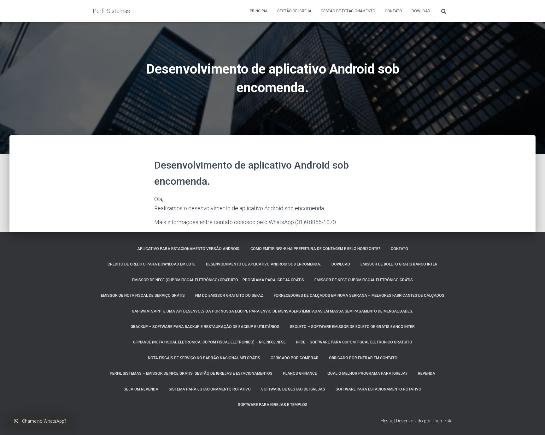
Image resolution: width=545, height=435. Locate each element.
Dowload (421, 11)
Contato (393, 11)
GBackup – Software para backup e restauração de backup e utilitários (205, 327)
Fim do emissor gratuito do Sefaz (229, 295)
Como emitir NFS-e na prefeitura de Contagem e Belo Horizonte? (315, 249)
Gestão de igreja (294, 11)
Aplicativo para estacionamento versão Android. (188, 249)
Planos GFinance (300, 373)
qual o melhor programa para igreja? (367, 373)
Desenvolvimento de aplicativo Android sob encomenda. (263, 264)
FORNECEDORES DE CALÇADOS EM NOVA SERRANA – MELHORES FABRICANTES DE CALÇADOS (359, 295)
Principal (259, 11)
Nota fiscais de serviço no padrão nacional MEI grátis (204, 358)
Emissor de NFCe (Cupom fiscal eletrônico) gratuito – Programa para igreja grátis (218, 280)
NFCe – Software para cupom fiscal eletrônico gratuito (354, 342)
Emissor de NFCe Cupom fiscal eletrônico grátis (363, 280)
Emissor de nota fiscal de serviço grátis (143, 295)
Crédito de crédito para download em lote (152, 264)
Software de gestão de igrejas (293, 389)
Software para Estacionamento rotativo (378, 389)
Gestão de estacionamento (348, 11)
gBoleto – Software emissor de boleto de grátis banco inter (352, 327)
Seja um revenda (141, 389)
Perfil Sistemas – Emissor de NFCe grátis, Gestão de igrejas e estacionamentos (191, 373)
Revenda (426, 373)
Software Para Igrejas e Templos (273, 404)
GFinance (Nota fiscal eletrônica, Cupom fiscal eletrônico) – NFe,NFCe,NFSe (209, 342)
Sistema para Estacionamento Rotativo (210, 389)
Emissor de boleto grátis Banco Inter (398, 264)
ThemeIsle (442, 420)
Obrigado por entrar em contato (363, 358)
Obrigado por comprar (295, 358)
